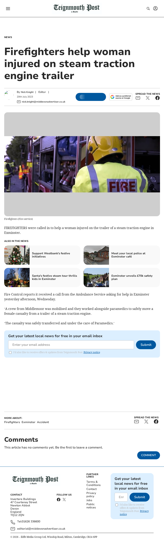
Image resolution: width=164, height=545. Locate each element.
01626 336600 (31, 521)
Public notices (91, 505)
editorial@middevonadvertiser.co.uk (41, 529)
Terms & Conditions (93, 483)
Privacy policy (91, 494)
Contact (91, 489)
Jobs (89, 500)
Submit (146, 345)
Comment (148, 455)
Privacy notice (92, 352)
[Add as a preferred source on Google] (120, 97)
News (8, 37)
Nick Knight (27, 92)
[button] (8, 8)
